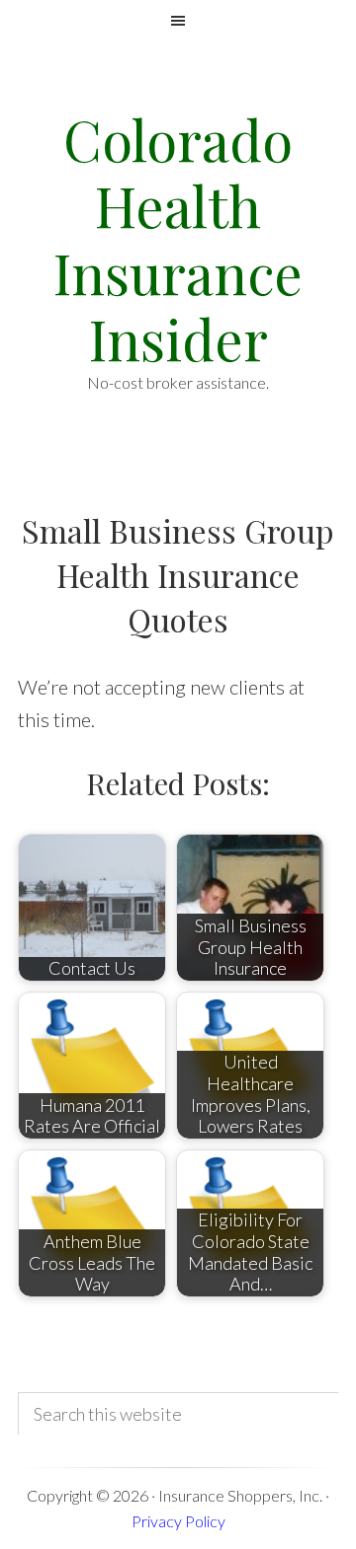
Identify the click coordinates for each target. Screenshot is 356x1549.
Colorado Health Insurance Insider (178, 238)
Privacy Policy (178, 1521)
